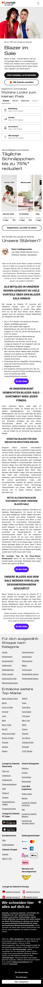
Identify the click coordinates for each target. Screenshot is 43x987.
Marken (25, 798)
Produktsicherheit (9, 809)
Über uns (5, 771)
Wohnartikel (26, 782)
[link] (21, 109)
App (23, 810)
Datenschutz (7, 780)
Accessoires (26, 777)
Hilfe (4, 840)
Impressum (6, 776)
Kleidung (25, 768)
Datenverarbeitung (9, 784)
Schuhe (25, 773)
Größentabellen (8, 845)
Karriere (5, 798)
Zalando (5, 854)
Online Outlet (27, 794)
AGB (4, 789)
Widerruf (5, 793)
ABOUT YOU (7, 859)
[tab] (6, 100)
